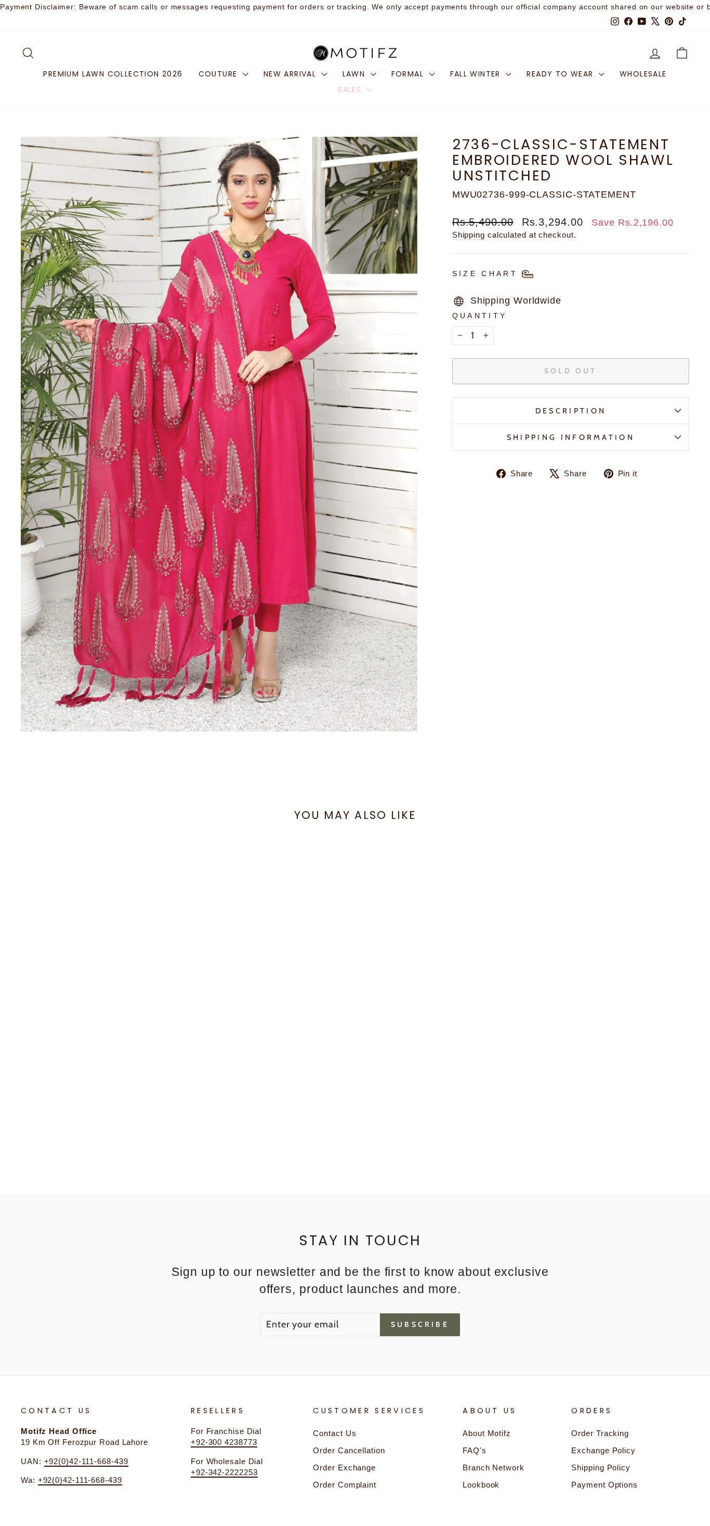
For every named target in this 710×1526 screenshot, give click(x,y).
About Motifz (487, 1433)
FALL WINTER (477, 74)
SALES (351, 89)
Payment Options (604, 1484)
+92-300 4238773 (224, 1442)
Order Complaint (344, 1484)
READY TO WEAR (561, 74)
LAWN (355, 74)
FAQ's (475, 1450)
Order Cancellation (349, 1450)
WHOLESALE (643, 74)
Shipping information (571, 437)
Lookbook (481, 1484)
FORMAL (409, 74)
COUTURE (219, 74)
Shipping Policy (600, 1467)
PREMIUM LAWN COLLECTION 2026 (112, 74)
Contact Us (334, 1433)
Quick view (100, 1073)
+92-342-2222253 (224, 1472)
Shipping (468, 234)
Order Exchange (344, 1467)
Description (571, 410)
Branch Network (493, 1467)
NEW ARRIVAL (291, 74)
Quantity (479, 315)
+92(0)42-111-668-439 (86, 1461)
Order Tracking (600, 1433)
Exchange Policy (603, 1450)
